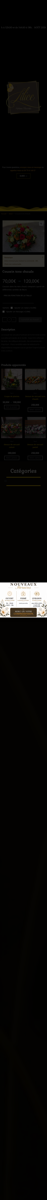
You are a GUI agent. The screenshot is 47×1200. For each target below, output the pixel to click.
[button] (43, 586)
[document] (23, 600)
